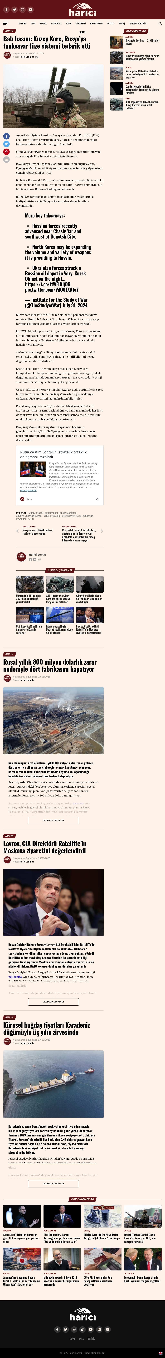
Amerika (22, 23)
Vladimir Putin (25, 519)
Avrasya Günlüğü (138, 23)
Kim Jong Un (36, 513)
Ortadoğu (56, 23)
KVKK (81, 1338)
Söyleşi (110, 23)
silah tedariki (52, 516)
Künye (72, 1338)
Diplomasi (81, 23)
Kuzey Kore (52, 513)
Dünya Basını (96, 23)
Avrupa (43, 23)
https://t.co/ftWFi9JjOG (47, 284)
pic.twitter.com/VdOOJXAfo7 (51, 289)
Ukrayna (88, 516)
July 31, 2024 (75, 305)
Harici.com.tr (27, 57)
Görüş (122, 23)
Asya (33, 23)
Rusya (68, 23)
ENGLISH (82, 32)
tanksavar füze (72, 516)
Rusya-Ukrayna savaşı (29, 516)
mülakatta (15, 977)
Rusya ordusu (69, 513)
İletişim (91, 1338)
